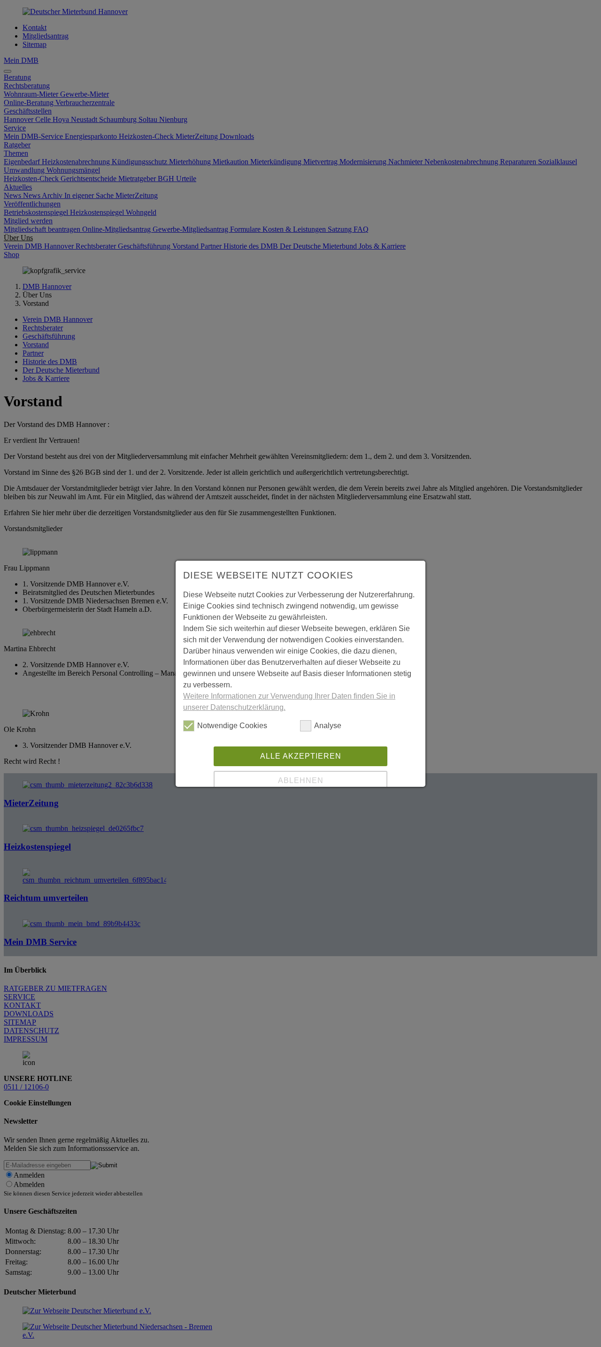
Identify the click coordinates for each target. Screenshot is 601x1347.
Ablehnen (301, 780)
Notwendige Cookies (232, 726)
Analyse (327, 726)
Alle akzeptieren (300, 756)
